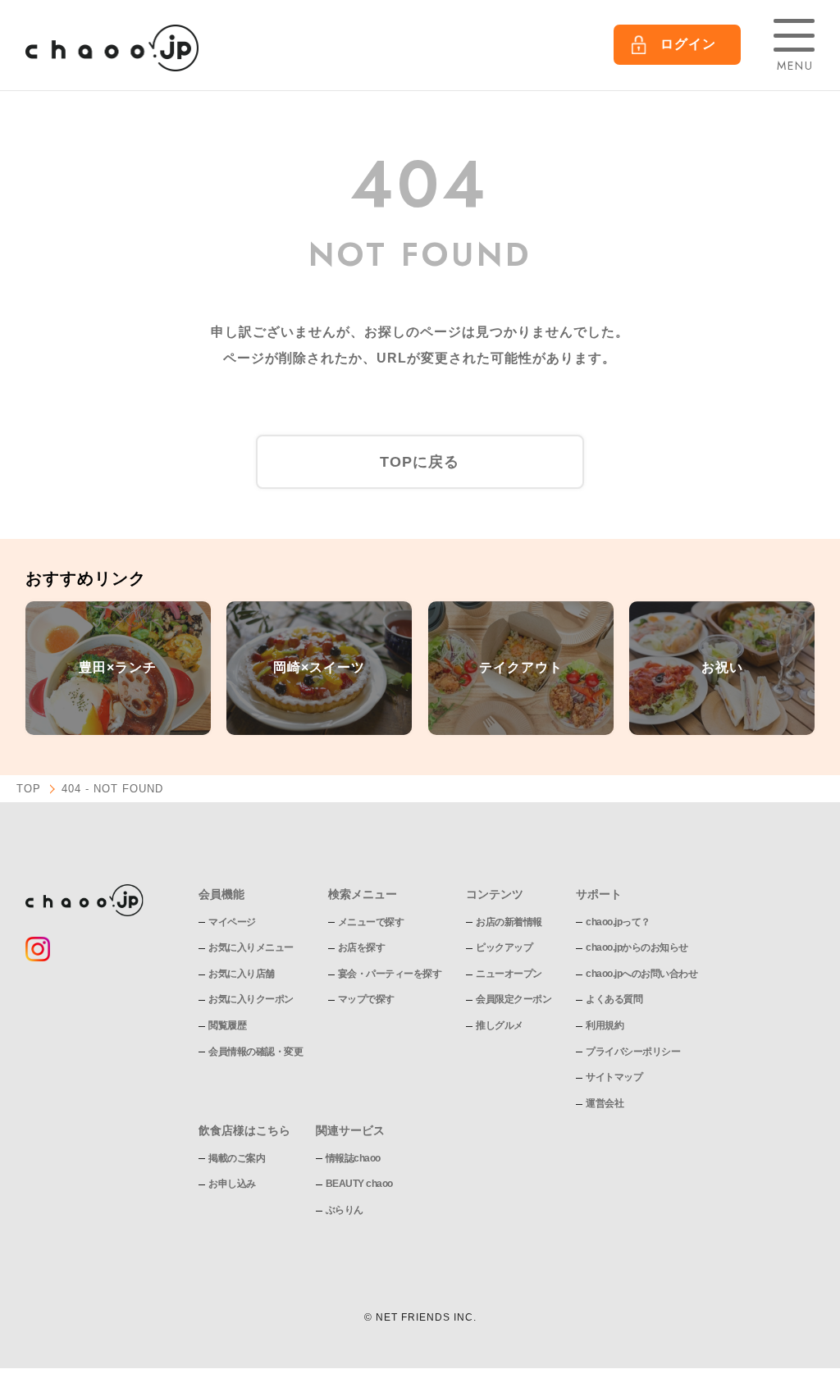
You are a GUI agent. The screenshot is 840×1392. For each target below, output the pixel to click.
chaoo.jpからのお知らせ (637, 947)
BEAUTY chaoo (359, 1183)
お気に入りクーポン (251, 999)
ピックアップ (504, 947)
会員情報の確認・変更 (255, 1051)
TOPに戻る (419, 462)
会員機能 (221, 894)
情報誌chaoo (353, 1158)
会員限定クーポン (513, 999)
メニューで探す (371, 922)
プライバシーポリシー (633, 1051)
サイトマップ (614, 1077)
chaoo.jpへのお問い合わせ (641, 973)
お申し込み (232, 1183)
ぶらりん (344, 1210)
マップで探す (366, 999)
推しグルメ (499, 1025)
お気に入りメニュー (251, 947)
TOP (28, 789)
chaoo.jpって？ (618, 922)
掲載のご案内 (236, 1158)
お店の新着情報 (509, 922)
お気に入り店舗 (241, 973)
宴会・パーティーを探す (390, 973)
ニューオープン (509, 973)
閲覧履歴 (227, 1025)
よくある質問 (614, 999)
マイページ (232, 922)
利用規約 (604, 1025)
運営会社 (604, 1103)
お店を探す (362, 947)
